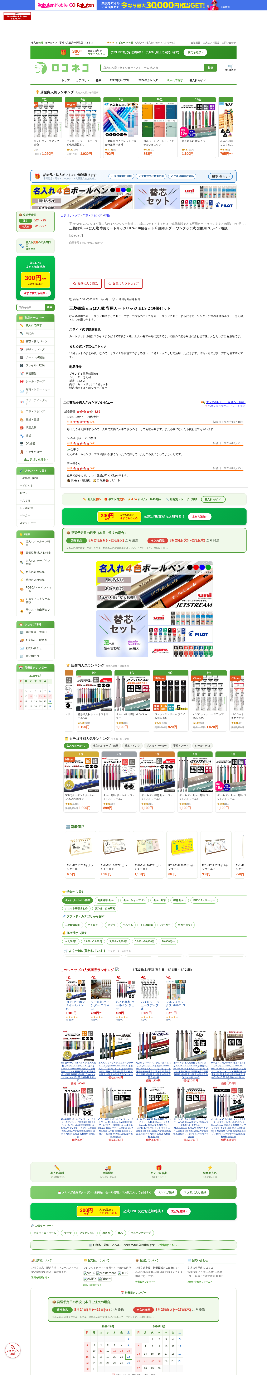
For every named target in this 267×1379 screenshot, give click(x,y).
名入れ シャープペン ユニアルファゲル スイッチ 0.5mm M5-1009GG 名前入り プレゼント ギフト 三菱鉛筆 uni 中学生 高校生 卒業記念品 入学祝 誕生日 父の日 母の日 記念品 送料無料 (115, 1069)
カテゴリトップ (70, 215)
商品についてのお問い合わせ (90, 299)
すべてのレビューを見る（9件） (226, 402)
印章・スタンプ (92, 215)
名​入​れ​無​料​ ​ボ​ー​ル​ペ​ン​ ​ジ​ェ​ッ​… (125, 1005)
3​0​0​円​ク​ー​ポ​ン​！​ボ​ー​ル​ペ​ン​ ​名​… (75, 1005)
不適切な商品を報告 (128, 299)
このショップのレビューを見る (227, 406)
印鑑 (107, 215)
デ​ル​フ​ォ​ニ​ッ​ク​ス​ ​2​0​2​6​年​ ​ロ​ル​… (175, 1005)
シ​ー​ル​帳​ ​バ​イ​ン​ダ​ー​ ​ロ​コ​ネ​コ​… (100, 1005)
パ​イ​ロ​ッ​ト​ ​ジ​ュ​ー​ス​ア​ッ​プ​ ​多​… (150, 1005)
